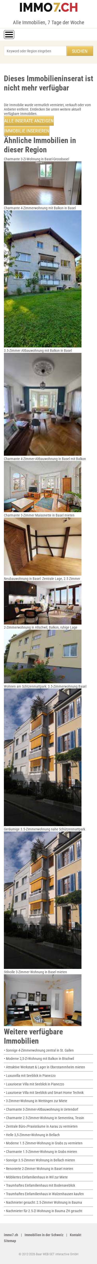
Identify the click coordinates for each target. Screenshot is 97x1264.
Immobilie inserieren (26, 131)
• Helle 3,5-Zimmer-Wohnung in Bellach (32, 1135)
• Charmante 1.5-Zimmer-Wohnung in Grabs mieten (40, 1152)
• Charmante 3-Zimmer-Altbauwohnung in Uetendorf (41, 1109)
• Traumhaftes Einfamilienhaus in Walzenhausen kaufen (44, 1194)
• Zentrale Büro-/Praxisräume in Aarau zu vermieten (41, 1126)
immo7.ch (11, 1235)
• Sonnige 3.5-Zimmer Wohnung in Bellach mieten (39, 1160)
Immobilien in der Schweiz (44, 1235)
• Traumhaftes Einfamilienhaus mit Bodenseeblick (39, 1185)
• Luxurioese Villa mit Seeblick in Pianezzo (34, 1084)
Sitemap (10, 1241)
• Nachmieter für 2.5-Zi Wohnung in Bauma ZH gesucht (43, 1211)
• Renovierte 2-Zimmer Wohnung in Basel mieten (38, 1169)
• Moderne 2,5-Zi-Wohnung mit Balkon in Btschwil (39, 1059)
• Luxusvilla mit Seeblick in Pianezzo (30, 1076)
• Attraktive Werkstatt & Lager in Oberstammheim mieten (44, 1067)
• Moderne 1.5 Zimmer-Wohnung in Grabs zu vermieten (43, 1143)
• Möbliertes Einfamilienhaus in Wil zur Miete (36, 1177)
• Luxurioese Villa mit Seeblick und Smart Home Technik (44, 1093)
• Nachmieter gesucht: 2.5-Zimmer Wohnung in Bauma (43, 1202)
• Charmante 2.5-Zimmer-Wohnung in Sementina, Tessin (44, 1118)
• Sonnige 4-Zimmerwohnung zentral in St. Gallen (39, 1050)
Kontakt (75, 1235)
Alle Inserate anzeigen (29, 120)
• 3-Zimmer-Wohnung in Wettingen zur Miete (35, 1101)
